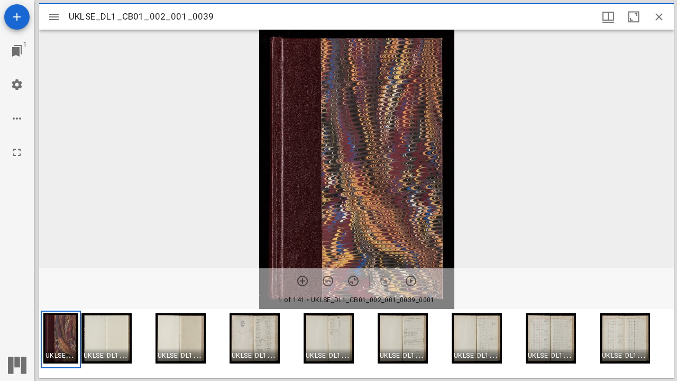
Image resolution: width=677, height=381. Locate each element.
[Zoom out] (328, 281)
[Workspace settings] (17, 84)
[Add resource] (17, 17)
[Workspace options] (17, 118)
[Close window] (659, 17)
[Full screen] (17, 152)
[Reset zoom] (353, 281)
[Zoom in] (302, 281)
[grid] (356, 343)
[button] (60, 339)
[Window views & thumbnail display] (608, 17)
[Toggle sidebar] (54, 17)
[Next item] (411, 281)
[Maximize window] (633, 17)
